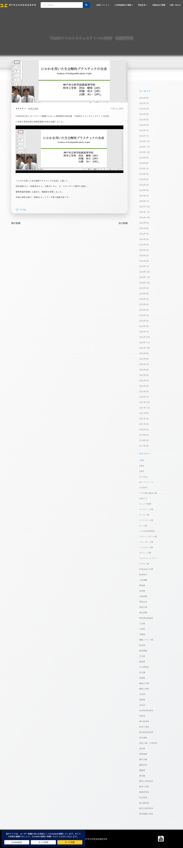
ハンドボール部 (146, 547)
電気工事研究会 (146, 808)
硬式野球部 (144, 721)
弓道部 (142, 634)
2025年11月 (144, 146)
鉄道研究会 (144, 791)
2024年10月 (144, 217)
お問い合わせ (175, 5)
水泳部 (142, 694)
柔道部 (142, 677)
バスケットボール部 (148, 536)
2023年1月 (144, 331)
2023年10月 (144, 282)
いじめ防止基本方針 (148, 492)
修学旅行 (143, 574)
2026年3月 (144, 124)
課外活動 (143, 759)
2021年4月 (144, 418)
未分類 (142, 672)
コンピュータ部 (146, 509)
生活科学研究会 (146, 710)
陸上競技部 (144, 802)
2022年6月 (144, 369)
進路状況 (143, 764)
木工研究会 (144, 666)
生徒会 (142, 704)
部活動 (142, 775)
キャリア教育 (145, 503)
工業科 (142, 628)
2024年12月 (144, 206)
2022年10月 (144, 347)
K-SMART (143, 487)
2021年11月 (144, 407)
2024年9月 (144, 222)
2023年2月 (144, 326)
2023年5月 (144, 309)
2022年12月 (144, 337)
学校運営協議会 (146, 618)
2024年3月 (144, 255)
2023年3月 (144, 320)
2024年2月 (144, 260)
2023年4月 (144, 315)
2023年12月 (144, 271)
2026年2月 (144, 130)
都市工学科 (144, 786)
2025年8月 (144, 163)
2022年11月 (144, 342)
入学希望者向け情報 (122, 5)
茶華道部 (143, 753)
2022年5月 (144, 375)
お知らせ (143, 498)
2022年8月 (144, 358)
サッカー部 (144, 514)
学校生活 (141, 5)
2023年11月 (144, 277)
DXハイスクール (146, 482)
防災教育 (143, 797)
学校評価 (143, 612)
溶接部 (142, 699)
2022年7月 (144, 364)
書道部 (142, 661)
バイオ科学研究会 (147, 531)
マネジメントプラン (148, 558)
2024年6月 (144, 239)
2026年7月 (144, 103)
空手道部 (143, 737)
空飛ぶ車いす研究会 (148, 743)
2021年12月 (144, 402)
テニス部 (143, 525)
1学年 (141, 460)
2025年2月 (144, 195)
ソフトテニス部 (146, 520)
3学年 (141, 471)
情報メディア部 (146, 639)
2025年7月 (144, 168)
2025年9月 (144, 157)
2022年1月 (144, 396)
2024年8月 (144, 228)
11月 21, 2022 (117, 108)
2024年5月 (144, 244)
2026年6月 (144, 108)
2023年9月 (144, 288)
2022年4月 (144, 380)
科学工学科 (33, 108)
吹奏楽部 (143, 596)
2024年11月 (144, 211)
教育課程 (143, 650)
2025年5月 (144, 179)
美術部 (142, 748)
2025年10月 (144, 152)
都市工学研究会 (146, 781)
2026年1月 (144, 135)
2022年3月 (144, 385)
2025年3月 (144, 190)
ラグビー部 (144, 563)
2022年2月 (144, 391)
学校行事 (143, 607)
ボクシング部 (145, 552)
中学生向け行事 (146, 569)
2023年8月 (144, 293)
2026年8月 (144, 97)
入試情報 (143, 579)
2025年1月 (144, 201)
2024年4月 (144, 250)
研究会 (142, 715)
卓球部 (142, 590)
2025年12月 (144, 141)
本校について (102, 5)
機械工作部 (144, 683)
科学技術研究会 (146, 732)
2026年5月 (144, 114)
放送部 (142, 645)
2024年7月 (144, 233)
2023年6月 (144, 304)
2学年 (141, 465)
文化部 (142, 656)
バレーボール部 (146, 541)
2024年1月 (144, 266)
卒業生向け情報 (158, 5)
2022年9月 (144, 353)
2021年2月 (144, 423)
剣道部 (142, 585)
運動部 (142, 770)
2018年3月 (144, 440)
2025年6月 (144, 173)
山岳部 (142, 623)
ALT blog (143, 476)
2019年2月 (144, 434)
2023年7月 (144, 298)
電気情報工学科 (146, 813)
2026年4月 (144, 119)
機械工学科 (144, 688)
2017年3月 (144, 445)
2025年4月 (144, 184)
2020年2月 (144, 429)
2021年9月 (144, 413)
